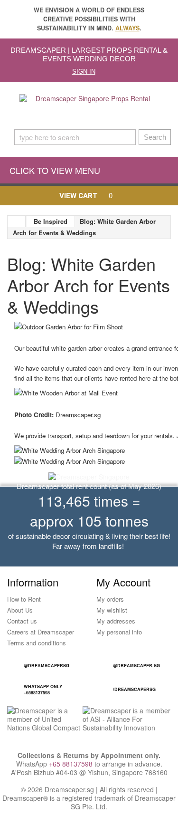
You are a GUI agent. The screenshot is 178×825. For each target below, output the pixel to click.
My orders (110, 599)
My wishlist (111, 609)
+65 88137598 (71, 763)
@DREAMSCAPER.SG (136, 665)
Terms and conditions (36, 642)
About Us (20, 609)
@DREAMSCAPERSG (46, 665)
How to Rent (24, 599)
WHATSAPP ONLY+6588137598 (43, 689)
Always (127, 28)
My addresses (115, 620)
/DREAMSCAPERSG (134, 689)
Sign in (83, 71)
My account (123, 582)
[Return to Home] (17, 221)
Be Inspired (50, 221)
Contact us (22, 620)
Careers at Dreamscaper (40, 631)
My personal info (119, 631)
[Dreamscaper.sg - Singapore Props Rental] (89, 108)
